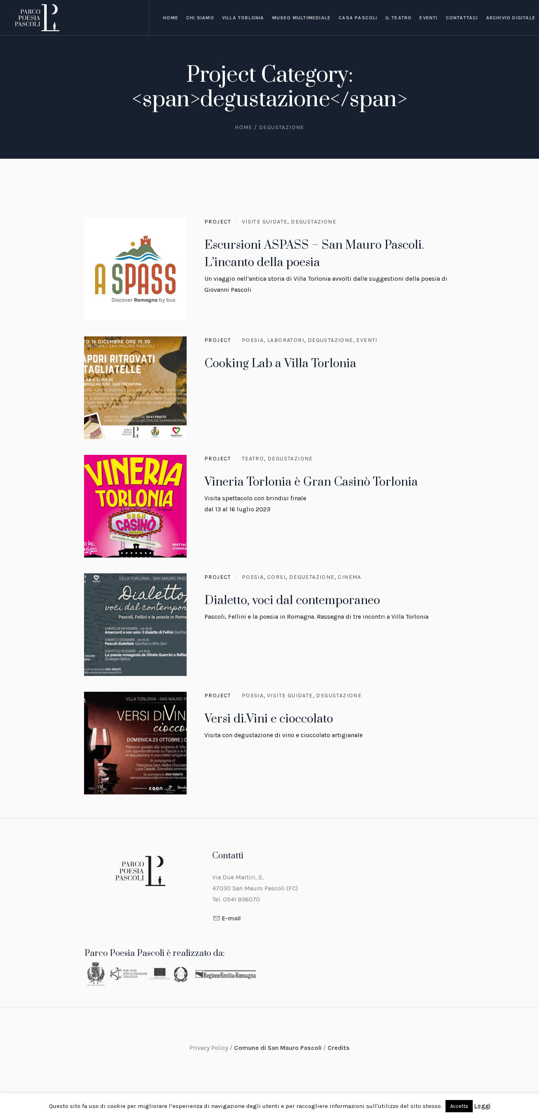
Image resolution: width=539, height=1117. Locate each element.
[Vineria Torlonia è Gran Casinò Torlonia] (135, 506)
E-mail (231, 918)
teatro (253, 458)
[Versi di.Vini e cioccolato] (135, 743)
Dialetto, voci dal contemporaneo (292, 600)
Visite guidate (265, 221)
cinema (349, 577)
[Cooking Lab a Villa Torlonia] (135, 387)
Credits (339, 1047)
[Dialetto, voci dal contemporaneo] (135, 624)
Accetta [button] (459, 1106)
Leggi (482, 1105)
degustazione (313, 221)
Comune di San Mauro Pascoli (278, 1047)
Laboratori (285, 340)
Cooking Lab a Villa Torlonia (280, 363)
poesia (253, 340)
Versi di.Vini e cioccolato (268, 719)
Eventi (366, 340)
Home (244, 127)
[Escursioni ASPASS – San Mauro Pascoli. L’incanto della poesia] (135, 269)
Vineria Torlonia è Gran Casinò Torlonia (311, 482)
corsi (276, 577)
